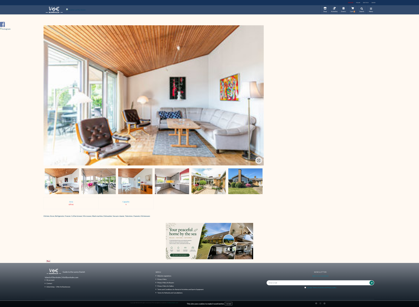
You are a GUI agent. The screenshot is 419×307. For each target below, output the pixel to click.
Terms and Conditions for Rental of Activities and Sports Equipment (180, 289)
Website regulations (164, 276)
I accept (228, 304)
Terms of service (318, 287)
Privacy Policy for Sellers (165, 286)
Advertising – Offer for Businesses (58, 287)
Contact (49, 283)
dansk (373, 2)
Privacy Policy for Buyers (165, 283)
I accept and (321, 287)
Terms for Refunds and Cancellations (170, 293)
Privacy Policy (162, 279)
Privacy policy (331, 287)
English (350, 2)
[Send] (371, 283)
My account (50, 280)
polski (358, 2)
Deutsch (366, 2)
